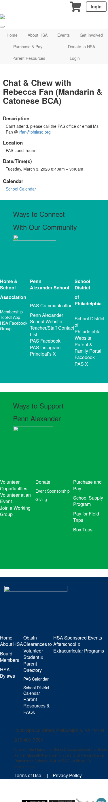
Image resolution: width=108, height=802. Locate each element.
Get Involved (91, 35)
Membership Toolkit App (11, 314)
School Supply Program (88, 500)
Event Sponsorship (52, 491)
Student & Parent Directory (33, 663)
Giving (41, 499)
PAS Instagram (45, 347)
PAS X (81, 364)
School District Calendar (36, 690)
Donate (42, 481)
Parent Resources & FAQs (36, 706)
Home (12, 35)
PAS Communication (51, 305)
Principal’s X (43, 353)
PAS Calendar (36, 679)
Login (75, 58)
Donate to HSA (81, 46)
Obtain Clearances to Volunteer (37, 644)
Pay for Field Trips (86, 516)
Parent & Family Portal (88, 347)
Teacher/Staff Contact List (52, 330)
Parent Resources (28, 58)
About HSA (38, 35)
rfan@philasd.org (35, 132)
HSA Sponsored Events (77, 637)
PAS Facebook (45, 340)
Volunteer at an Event (15, 498)
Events (63, 35)
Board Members (9, 656)
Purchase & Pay (27, 46)
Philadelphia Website (88, 334)
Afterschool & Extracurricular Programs (78, 647)
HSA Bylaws (7, 672)
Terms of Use (27, 775)
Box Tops (82, 529)
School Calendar (21, 189)
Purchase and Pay (87, 484)
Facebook (85, 357)
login (96, 6)
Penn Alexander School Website (46, 318)
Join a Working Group (15, 511)
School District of (89, 321)
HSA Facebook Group (13, 326)
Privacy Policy (67, 775)
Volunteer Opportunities (13, 484)
